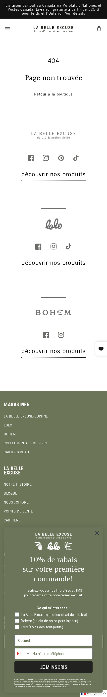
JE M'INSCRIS (53, 667)
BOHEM (10, 434)
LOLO (8, 425)
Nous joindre (16, 503)
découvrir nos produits (53, 175)
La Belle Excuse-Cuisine (26, 416)
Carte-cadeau (16, 452)
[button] (7, 28)
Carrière (12, 520)
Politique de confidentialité (60, 686)
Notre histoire (18, 485)
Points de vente (18, 511)
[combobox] (22, 653)
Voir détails (75, 14)
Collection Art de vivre (26, 443)
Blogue (10, 494)
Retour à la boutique (53, 94)
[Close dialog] (97, 533)
